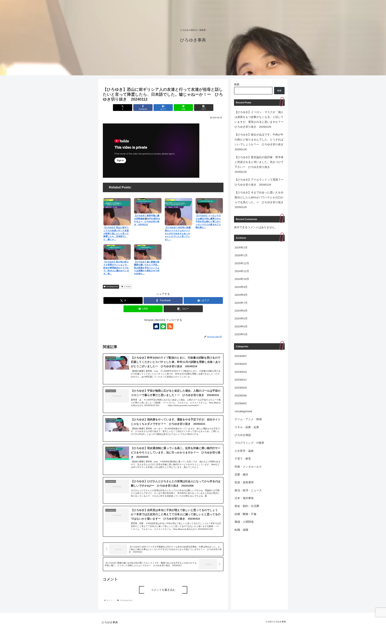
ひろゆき (127, 286)
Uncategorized (112, 286)
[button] (203, 107)
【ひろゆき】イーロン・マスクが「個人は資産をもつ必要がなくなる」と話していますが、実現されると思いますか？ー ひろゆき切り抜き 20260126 (260, 119)
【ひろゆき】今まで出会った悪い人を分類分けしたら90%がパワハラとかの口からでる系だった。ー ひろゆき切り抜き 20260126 (260, 200)
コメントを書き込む (163, 589)
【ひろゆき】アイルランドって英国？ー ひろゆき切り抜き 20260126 (260, 182)
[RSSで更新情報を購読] (170, 326)
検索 (236, 84)
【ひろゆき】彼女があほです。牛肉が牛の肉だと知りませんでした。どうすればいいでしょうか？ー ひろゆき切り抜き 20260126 (260, 142)
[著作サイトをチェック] (156, 326)
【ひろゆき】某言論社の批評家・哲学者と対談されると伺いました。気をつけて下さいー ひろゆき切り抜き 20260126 (259, 164)
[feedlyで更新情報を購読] (163, 326)
